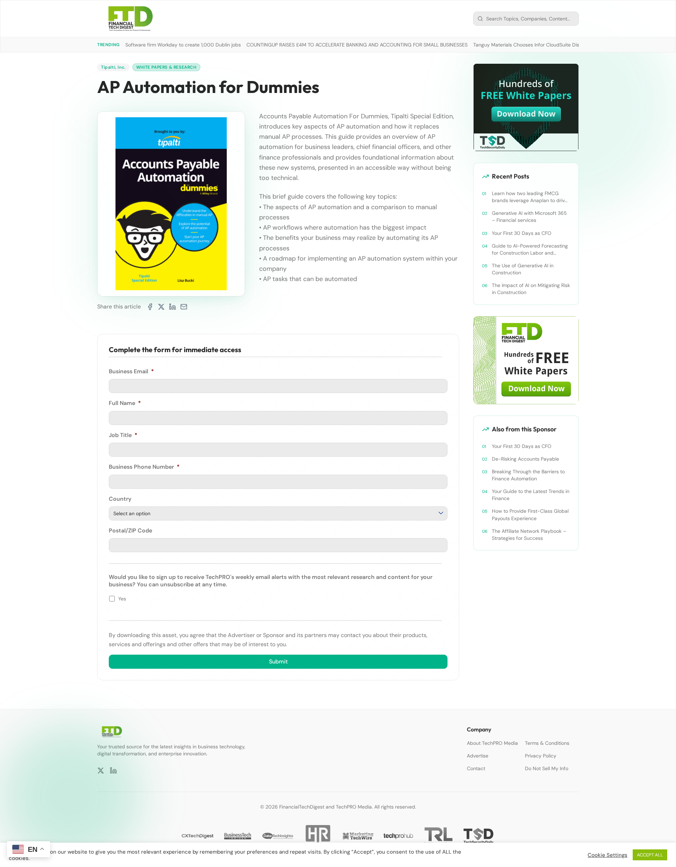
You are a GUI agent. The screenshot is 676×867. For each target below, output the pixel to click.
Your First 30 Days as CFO (521, 233)
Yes (122, 598)
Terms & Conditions (547, 743)
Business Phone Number (144, 466)
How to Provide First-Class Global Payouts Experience (530, 514)
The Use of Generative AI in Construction (522, 269)
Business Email (131, 371)
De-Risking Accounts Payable (525, 459)
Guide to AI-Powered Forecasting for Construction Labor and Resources (530, 249)
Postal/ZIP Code (130, 530)
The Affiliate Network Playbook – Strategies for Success (529, 534)
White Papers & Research (166, 67)
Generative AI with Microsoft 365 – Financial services (529, 216)
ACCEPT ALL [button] (650, 855)
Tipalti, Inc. (113, 67)
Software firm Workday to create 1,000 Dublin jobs (183, 45)
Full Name (125, 403)
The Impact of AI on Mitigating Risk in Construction (531, 288)
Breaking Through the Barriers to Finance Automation (528, 475)
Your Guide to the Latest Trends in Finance (530, 494)
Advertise (477, 756)
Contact (476, 768)
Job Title (123, 435)
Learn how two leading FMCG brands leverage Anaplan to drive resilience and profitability (530, 197)
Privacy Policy (540, 756)
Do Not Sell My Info (546, 768)
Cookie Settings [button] (607, 855)
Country (120, 499)
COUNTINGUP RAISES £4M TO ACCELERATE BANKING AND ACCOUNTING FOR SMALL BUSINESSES (357, 45)
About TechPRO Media (492, 743)
